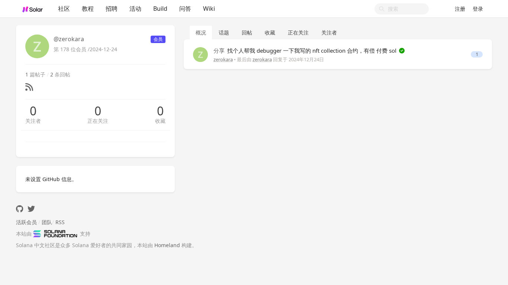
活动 (135, 8)
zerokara (223, 59)
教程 (88, 8)
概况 (201, 32)
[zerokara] (200, 54)
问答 (185, 8)
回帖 (247, 32)
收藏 (160, 120)
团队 (47, 222)
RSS (60, 222)
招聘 (112, 8)
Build (160, 8)
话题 (224, 32)
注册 (460, 8)
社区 (64, 8)
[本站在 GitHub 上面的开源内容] (19, 209)
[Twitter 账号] (31, 209)
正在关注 (97, 120)
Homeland (167, 245)
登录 (478, 8)
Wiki (209, 8)
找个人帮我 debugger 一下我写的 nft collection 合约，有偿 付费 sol (305, 50)
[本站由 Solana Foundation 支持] (56, 233)
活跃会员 (26, 222)
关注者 (33, 120)
